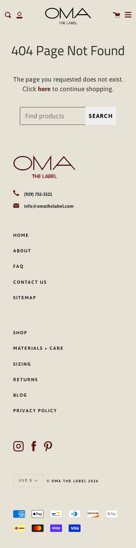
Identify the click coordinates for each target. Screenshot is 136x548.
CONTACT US (30, 282)
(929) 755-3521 (38, 194)
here (44, 88)
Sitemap (24, 297)
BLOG (20, 395)
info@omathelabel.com (49, 206)
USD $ (25, 480)
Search (101, 116)
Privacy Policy (35, 410)
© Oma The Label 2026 (73, 481)
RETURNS (25, 379)
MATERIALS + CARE (38, 348)
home (21, 235)
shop (20, 332)
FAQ (18, 266)
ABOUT (22, 250)
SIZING (22, 364)
